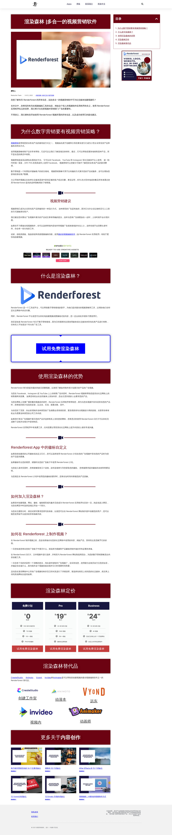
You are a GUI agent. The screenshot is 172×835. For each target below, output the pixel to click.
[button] (142, 4)
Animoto (29, 677)
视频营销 (15, 143)
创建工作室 (27, 698)
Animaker (57, 677)
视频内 (35, 722)
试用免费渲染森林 (27, 648)
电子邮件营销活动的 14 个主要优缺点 (26, 768)
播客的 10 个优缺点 (53, 768)
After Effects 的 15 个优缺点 (90, 768)
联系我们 (89, 4)
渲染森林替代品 (124, 43)
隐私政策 (34, 812)
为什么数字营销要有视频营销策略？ (133, 28)
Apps (69, 4)
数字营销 (51, 95)
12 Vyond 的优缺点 (18, 796)
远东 (93, 701)
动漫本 (60, 699)
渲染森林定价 (123, 39)
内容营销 (38, 95)
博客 (78, 4)
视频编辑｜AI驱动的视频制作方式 (92, 796)
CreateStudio (17, 677)
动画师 (85, 721)
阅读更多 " (14, 771)
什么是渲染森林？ (125, 32)
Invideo (48, 677)
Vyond (39, 677)
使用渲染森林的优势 (126, 36)
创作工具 (45, 95)
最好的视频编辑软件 (66, 234)
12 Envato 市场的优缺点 (55, 796)
